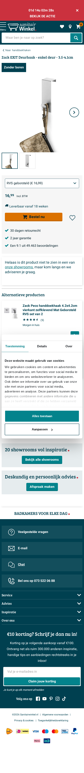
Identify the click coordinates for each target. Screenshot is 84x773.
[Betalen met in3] (47, 741)
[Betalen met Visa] (35, 731)
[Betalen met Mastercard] (55, 731)
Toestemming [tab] (15, 346)
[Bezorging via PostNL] (9, 731)
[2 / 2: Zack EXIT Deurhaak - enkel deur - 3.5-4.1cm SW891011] (27, 161)
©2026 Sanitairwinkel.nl (25, 714)
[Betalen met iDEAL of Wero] (22, 731)
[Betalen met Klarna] (37, 741)
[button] (72, 218)
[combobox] (36, 37)
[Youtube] (44, 698)
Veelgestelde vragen (33, 532)
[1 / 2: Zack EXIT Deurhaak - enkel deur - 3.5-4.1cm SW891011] (10, 161)
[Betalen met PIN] (65, 731)
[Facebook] (37, 698)
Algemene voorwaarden (55, 714)
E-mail (22, 548)
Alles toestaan (42, 416)
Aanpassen (40, 429)
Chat (21, 564)
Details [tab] (42, 346)
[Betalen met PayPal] (74, 731)
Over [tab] (68, 346)
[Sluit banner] (77, 10)
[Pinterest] (51, 698)
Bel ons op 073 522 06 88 (36, 580)
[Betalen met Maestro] (45, 731)
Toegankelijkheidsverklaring (53, 720)
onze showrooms (19, 267)
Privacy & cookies (24, 720)
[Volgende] (74, 112)
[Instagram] (57, 698)
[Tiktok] (64, 698)
